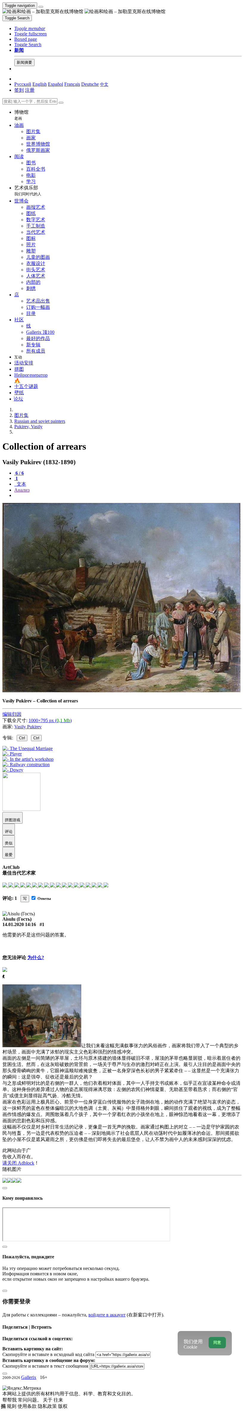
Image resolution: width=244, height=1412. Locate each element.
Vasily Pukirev (28, 726)
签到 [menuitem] (19, 90)
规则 (12, 1406)
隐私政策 (48, 1406)
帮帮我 (10, 1399)
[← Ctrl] (12, 769)
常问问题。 (30, 1399)
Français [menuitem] (72, 84)
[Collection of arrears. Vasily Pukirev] (121, 690)
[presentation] (128, 495)
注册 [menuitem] (30, 90)
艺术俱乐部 (27, 190)
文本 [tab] (20, 484)
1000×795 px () (50, 720)
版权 (63, 1406)
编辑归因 (11, 714)
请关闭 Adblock (18, 1162)
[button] (29, 28)
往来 (58, 1399)
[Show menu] (40, 7)
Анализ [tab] (21, 490)
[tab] (19, 473)
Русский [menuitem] (22, 84)
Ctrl (22, 738)
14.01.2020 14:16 (19, 924)
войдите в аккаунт (107, 1314)
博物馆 (21, 115)
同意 (217, 1342)
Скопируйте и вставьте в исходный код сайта (48, 1354)
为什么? (35, 957)
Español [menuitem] (55, 84)
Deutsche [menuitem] (90, 84)
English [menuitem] (39, 84)
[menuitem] (104, 84)
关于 (48, 1399)
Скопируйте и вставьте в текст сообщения (45, 1366)
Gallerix (28, 1377)
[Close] (61, 103)
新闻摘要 (24, 62)
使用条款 (28, 1406)
